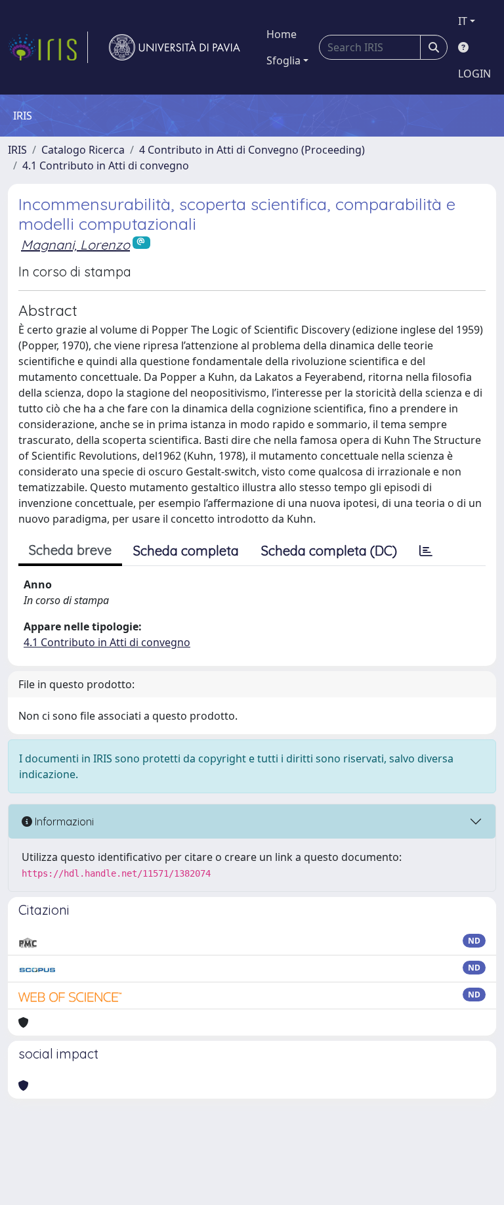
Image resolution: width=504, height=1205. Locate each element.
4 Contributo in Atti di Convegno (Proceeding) (252, 149)
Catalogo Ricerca (83, 149)
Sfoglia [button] (283, 60)
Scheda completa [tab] (186, 550)
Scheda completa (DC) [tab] (329, 550)
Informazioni (63, 821)
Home (281, 34)
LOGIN (474, 73)
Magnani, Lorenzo (75, 244)
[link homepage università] (174, 47)
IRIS (17, 149)
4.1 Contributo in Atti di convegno (105, 165)
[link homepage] (48, 47)
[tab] (426, 551)
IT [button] (462, 21)
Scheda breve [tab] (70, 550)
